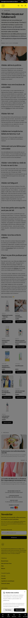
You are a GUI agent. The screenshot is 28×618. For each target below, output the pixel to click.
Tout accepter (19, 610)
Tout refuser (8, 610)
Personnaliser (14, 613)
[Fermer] (24, 591)
